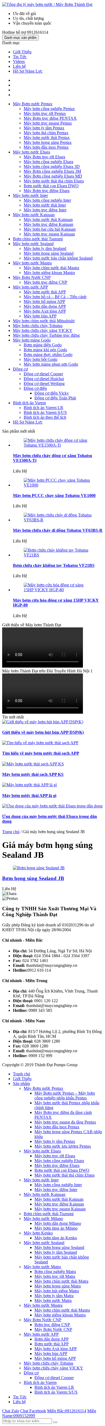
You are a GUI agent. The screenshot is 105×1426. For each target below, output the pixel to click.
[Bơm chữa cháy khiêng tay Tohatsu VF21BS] (58, 555)
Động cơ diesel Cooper (43, 374)
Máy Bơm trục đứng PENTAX (50, 118)
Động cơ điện (35, 388)
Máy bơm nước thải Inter (45, 205)
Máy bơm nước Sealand (33, 243)
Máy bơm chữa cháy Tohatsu (37, 325)
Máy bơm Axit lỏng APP (45, 311)
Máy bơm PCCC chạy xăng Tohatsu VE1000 (54, 495)
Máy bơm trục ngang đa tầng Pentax (65, 1122)
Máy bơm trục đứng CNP (45, 282)
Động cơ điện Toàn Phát (55, 398)
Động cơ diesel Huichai (44, 378)
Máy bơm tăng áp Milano (56, 1228)
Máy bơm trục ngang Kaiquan (49, 234)
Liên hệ (19, 66)
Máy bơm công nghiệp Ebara (48, 161)
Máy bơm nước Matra (42, 1266)
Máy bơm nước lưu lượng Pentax (62, 1146)
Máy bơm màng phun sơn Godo (51, 364)
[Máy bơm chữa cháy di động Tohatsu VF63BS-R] (58, 520)
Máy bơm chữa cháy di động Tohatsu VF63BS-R (58, 530)
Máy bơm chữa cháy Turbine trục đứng (46, 335)
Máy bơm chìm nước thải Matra (61, 1281)
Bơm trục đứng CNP (52, 1324)
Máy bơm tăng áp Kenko (55, 1238)
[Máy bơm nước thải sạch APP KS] (33, 764)
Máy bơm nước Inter (30, 195)
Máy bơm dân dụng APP (45, 306)
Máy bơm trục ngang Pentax (48, 123)
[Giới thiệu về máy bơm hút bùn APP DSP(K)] (42, 722)
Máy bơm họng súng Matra (57, 1286)
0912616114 (66, 1411)
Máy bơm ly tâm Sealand (45, 248)
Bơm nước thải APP (51, 1344)
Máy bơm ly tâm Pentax (44, 128)
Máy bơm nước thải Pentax (47, 137)
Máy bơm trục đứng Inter (45, 210)
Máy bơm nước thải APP (45, 292)
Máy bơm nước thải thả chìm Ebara (54, 181)
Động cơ (20, 369)
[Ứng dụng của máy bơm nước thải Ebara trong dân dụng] (52, 806)
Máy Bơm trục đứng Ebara (46, 190)
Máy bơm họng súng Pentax (48, 142)
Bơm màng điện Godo (43, 345)
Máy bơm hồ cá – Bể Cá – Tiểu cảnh (55, 296)
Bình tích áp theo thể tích (45, 417)
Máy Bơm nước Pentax (32, 104)
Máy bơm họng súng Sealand (49, 253)
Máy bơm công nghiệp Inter (47, 200)
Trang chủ (10, 831)
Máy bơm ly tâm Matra (54, 1295)
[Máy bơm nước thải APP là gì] (29, 785)
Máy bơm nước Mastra (32, 263)
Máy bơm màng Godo (32, 340)
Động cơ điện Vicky (51, 393)
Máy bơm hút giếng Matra (56, 1291)
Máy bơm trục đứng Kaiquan (48, 224)
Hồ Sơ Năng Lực (28, 71)
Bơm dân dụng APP (51, 1339)
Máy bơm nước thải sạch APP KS (33, 774)
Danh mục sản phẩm (20, 38)
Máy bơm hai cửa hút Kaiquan (50, 229)
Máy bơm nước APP (30, 287)
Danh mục (11, 42)
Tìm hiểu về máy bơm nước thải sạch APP (40, 753)
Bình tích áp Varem (29, 403)
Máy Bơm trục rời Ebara (44, 157)
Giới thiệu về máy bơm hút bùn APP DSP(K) (43, 732)
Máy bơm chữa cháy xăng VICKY (42, 330)
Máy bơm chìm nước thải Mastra (51, 267)
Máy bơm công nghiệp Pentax (49, 108)
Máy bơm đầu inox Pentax (46, 147)
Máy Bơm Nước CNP (32, 277)
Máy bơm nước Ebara (31, 152)
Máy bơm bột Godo (40, 359)
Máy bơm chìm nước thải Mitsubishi (44, 321)
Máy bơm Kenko (38, 1233)
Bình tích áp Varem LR (43, 407)
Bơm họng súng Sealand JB (33, 878)
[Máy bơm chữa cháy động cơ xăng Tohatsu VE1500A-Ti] (58, 445)
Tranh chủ (21, 1074)
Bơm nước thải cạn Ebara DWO (51, 186)
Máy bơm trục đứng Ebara (56, 1165)
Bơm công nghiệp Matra (55, 1271)
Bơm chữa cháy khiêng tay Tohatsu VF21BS (53, 565)
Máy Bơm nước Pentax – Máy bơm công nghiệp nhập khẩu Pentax (64, 1095)
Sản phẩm (21, 1083)
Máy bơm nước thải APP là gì (29, 795)
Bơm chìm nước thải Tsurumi (38, 239)
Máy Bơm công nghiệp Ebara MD (53, 176)
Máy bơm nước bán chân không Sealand (58, 258)
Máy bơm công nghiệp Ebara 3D (52, 166)
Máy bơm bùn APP (40, 316)
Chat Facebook (33, 1411)
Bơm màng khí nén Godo (45, 349)
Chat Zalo (10, 1411)
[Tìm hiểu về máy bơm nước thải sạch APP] (40, 742)
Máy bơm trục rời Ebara (54, 1156)
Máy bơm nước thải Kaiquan (48, 219)
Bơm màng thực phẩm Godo (48, 354)
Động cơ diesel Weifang (44, 383)
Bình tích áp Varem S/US (45, 412)
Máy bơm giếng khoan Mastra (49, 272)
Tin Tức (20, 56)
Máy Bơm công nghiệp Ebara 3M (52, 171)
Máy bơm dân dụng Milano (57, 1223)
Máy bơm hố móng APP (44, 301)
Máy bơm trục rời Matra (54, 1276)
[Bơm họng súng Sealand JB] (39, 868)
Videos (19, 61)
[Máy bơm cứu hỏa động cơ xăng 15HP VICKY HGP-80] (58, 589)
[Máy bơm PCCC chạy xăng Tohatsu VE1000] (58, 485)
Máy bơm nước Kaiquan (34, 214)
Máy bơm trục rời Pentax (45, 113)
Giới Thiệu (22, 52)
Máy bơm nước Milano (43, 1218)
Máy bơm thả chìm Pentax (46, 132)
